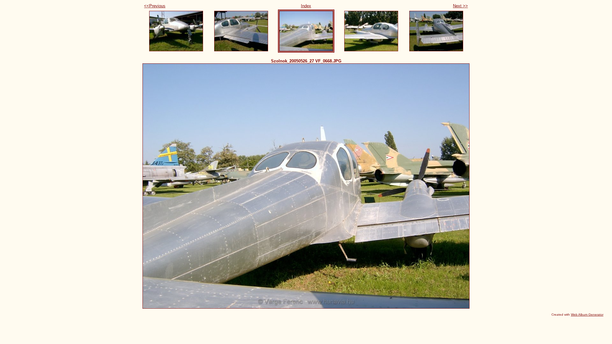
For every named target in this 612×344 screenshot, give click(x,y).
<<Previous (154, 6)
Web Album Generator (587, 314)
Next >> (460, 6)
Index (306, 6)
